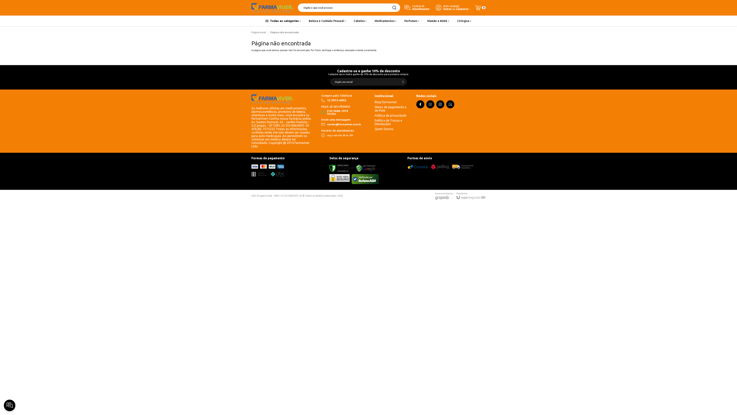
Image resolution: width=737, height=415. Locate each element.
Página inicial (258, 32)
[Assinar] (403, 82)
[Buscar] (394, 7)
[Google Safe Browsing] (366, 168)
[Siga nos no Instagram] (440, 104)
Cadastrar (462, 9)
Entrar (447, 9)
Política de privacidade (390, 115)
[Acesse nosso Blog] (450, 104)
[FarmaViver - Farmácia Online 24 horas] (272, 7)
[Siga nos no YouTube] (430, 104)
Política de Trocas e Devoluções (388, 122)
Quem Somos (384, 129)
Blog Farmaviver (386, 102)
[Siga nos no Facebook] (420, 104)
